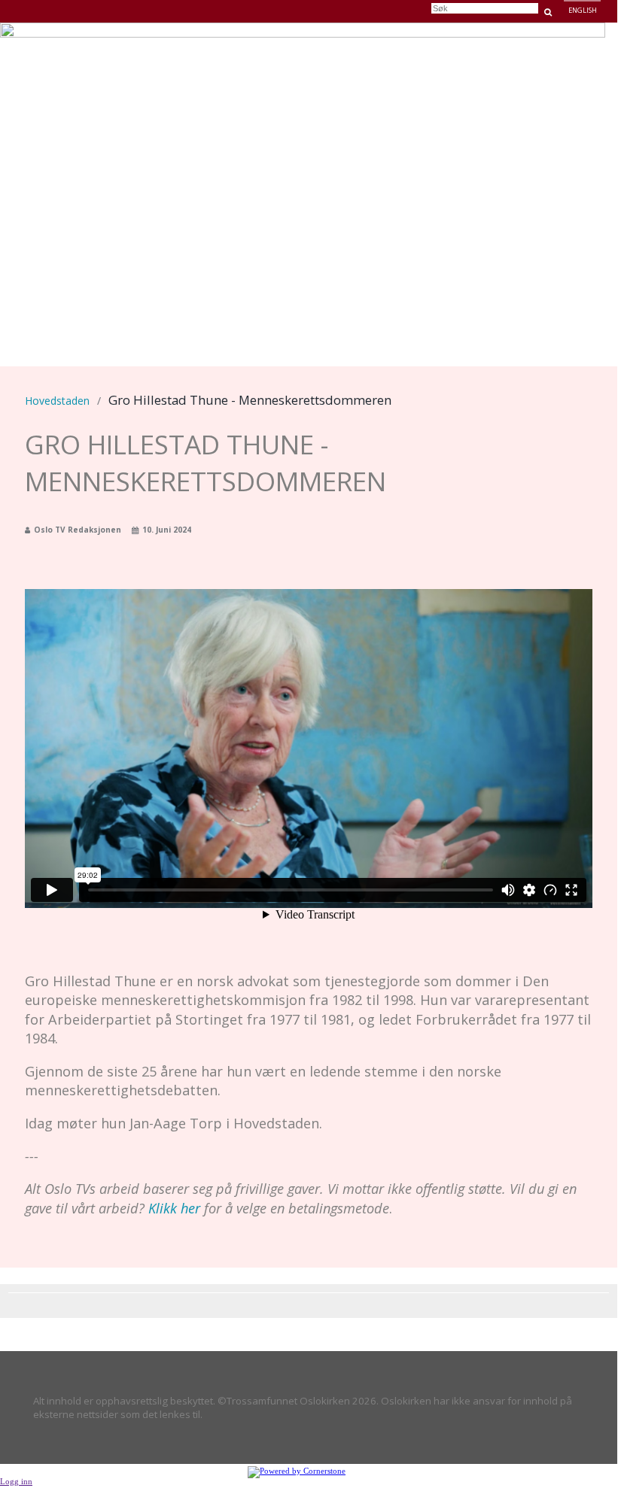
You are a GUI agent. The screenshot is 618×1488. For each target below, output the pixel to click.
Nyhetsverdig (284, 48)
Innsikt (427, 48)
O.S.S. (518, 48)
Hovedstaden (363, 48)
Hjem (225, 48)
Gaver (475, 48)
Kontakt (571, 48)
